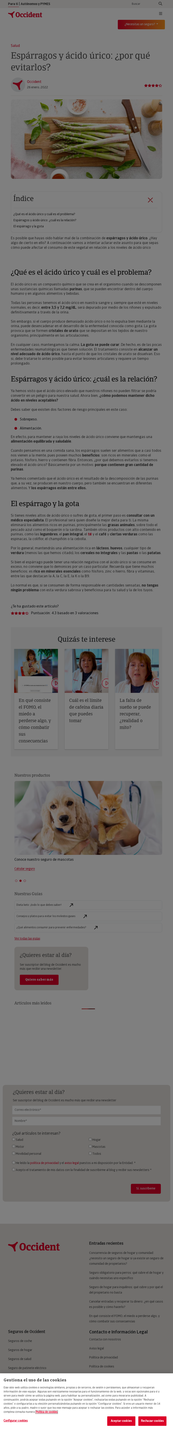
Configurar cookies (16, 1420)
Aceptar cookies (121, 1421)
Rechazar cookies (152, 1421)
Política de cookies (46, 1412)
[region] (86, 1402)
